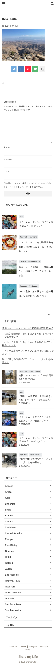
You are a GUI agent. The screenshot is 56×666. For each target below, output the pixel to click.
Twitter (23, 646)
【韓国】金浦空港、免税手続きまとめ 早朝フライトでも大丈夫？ (28, 335)
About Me (13, 646)
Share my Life (28, 656)
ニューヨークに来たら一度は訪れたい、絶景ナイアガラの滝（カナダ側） (36, 271)
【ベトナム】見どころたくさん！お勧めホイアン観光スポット (27, 344)
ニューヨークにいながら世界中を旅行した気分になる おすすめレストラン (36, 246)
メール (8, 159)
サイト (7, 171)
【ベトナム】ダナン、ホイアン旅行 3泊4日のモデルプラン (28, 352)
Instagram (33, 646)
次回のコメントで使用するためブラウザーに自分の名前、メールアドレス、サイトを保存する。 (28, 185)
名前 (7, 147)
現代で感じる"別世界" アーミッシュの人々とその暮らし (27, 361)
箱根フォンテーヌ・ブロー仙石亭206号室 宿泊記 (27, 328)
